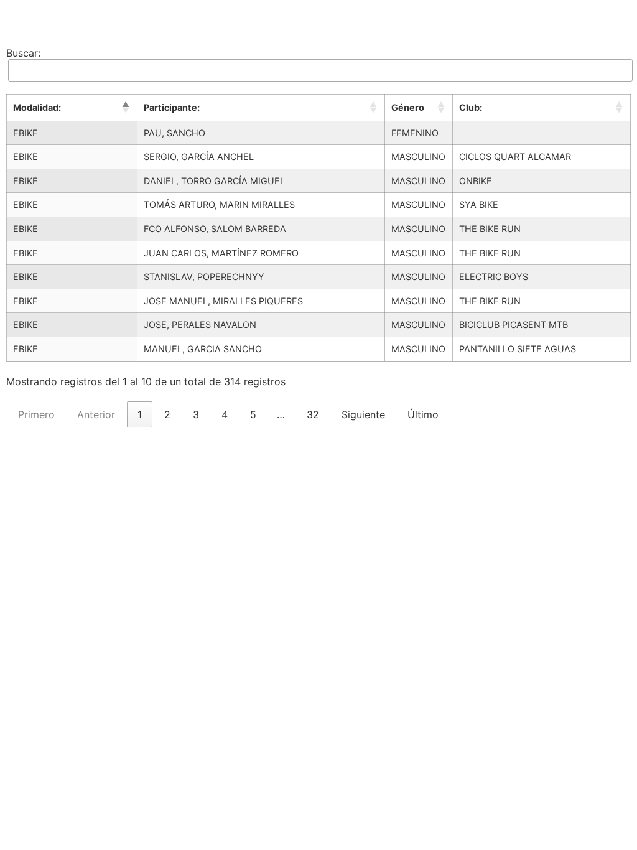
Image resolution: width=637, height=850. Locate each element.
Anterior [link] (96, 414)
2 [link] (167, 414)
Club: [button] (470, 107)
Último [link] (423, 414)
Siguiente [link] (363, 414)
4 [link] (224, 414)
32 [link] (313, 414)
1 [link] (139, 414)
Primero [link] (36, 414)
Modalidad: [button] (37, 107)
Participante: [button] (172, 107)
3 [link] (196, 414)
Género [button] (407, 107)
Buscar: (23, 53)
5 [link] (253, 414)
